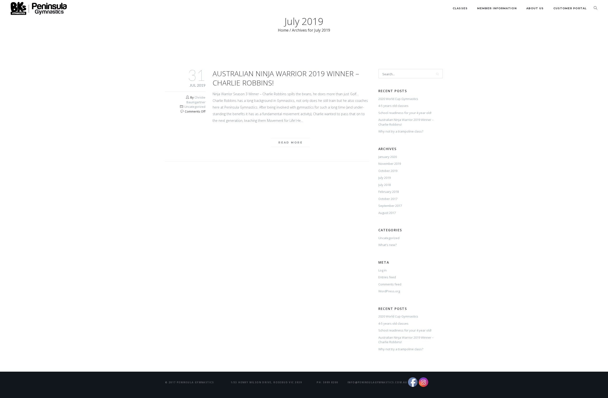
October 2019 (387, 171)
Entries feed (387, 277)
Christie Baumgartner (195, 99)
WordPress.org (389, 291)
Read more (290, 142)
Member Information (497, 8)
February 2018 (388, 192)
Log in (382, 270)
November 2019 (389, 163)
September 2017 (390, 206)
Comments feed (389, 284)
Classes (460, 8)
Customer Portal (570, 8)
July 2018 (384, 185)
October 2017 (387, 199)
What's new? (387, 245)
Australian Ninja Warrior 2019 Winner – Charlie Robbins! (286, 78)
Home (283, 30)
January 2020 (387, 157)
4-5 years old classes (393, 106)
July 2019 (384, 177)
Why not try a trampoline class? (400, 131)
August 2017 (387, 213)
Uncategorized (194, 106)
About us (535, 8)
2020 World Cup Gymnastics (398, 99)
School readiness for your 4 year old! (405, 113)
